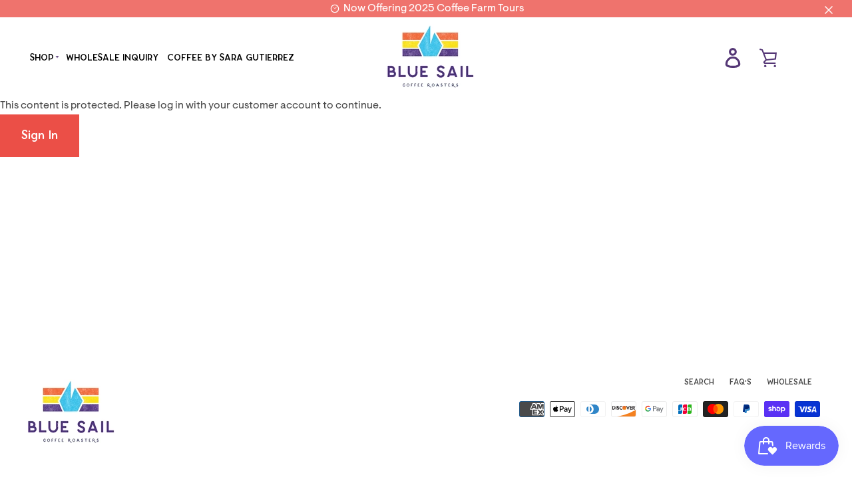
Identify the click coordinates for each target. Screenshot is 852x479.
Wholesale (789, 382)
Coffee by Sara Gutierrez (230, 57)
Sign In (39, 135)
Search (699, 382)
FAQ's (740, 382)
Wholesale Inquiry (112, 57)
